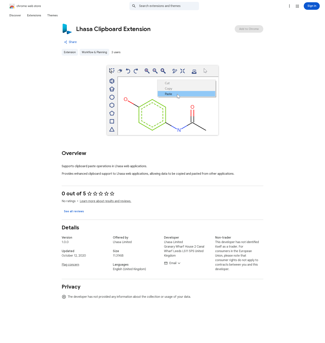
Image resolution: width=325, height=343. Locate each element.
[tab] (15, 15)
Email (172, 263)
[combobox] (169, 6)
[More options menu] (289, 6)
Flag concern (70, 265)
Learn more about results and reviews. (105, 201)
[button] (297, 6)
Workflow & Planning (94, 52)
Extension (70, 52)
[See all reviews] (74, 211)
